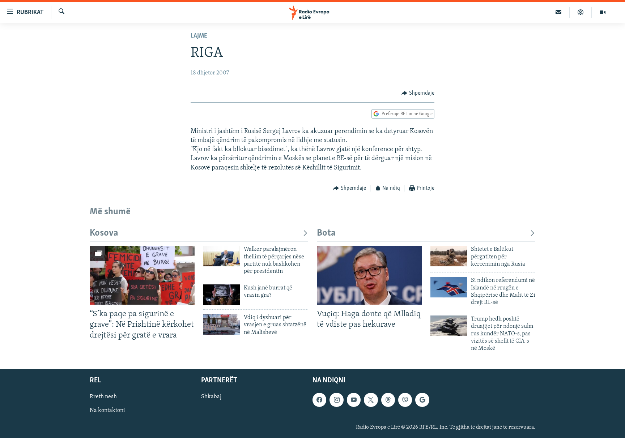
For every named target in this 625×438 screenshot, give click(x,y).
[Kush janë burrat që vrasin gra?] (221, 294)
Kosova (104, 233)
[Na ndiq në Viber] (405, 400)
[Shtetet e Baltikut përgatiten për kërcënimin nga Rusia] (448, 256)
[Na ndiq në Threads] (388, 400)
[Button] (417, 93)
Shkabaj (211, 397)
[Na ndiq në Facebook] (319, 400)
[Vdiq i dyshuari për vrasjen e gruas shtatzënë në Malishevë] (221, 324)
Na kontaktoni (107, 410)
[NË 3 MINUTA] (559, 12)
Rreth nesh (103, 397)
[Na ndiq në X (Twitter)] (371, 400)
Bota (326, 233)
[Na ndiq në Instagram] (336, 400)
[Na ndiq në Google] (422, 400)
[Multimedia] (602, 12)
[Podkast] (581, 12)
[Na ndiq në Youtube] (354, 400)
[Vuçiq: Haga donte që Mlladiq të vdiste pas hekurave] (369, 275)
